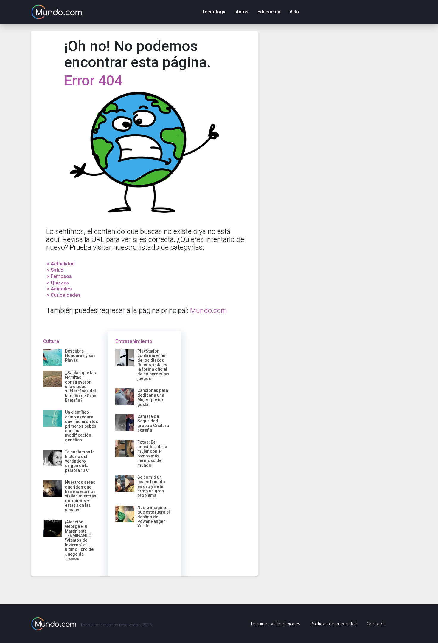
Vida (294, 12)
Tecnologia (214, 12)
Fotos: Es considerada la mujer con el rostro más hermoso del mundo (152, 454)
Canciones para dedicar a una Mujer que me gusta (152, 397)
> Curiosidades (64, 295)
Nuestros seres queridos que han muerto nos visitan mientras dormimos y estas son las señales (80, 496)
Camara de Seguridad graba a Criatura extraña (153, 423)
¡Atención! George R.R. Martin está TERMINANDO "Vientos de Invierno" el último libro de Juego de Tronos (79, 540)
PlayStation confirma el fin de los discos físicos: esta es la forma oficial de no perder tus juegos (153, 365)
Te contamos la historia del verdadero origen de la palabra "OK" (80, 461)
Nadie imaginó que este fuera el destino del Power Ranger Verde (153, 516)
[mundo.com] (53, 623)
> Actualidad (61, 264)
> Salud (55, 270)
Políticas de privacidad (333, 624)
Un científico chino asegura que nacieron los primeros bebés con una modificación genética (81, 426)
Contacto (376, 624)
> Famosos (59, 276)
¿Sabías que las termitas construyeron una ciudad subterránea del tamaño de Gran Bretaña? (80, 386)
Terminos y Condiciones (275, 624)
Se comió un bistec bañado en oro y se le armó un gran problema (151, 486)
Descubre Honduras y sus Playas (80, 356)
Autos (242, 12)
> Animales (59, 289)
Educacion (268, 12)
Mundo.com (208, 310)
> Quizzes (58, 282)
